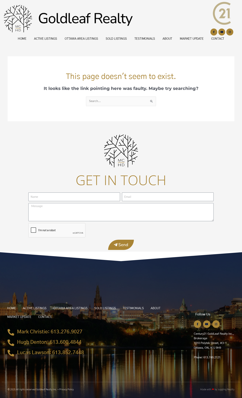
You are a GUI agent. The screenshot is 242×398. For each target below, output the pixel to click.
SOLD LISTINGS (116, 38)
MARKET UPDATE (191, 38)
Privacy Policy (66, 389)
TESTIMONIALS (144, 38)
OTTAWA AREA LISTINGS (81, 38)
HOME (22, 38)
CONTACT (217, 38)
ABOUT (167, 38)
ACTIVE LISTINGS (45, 38)
